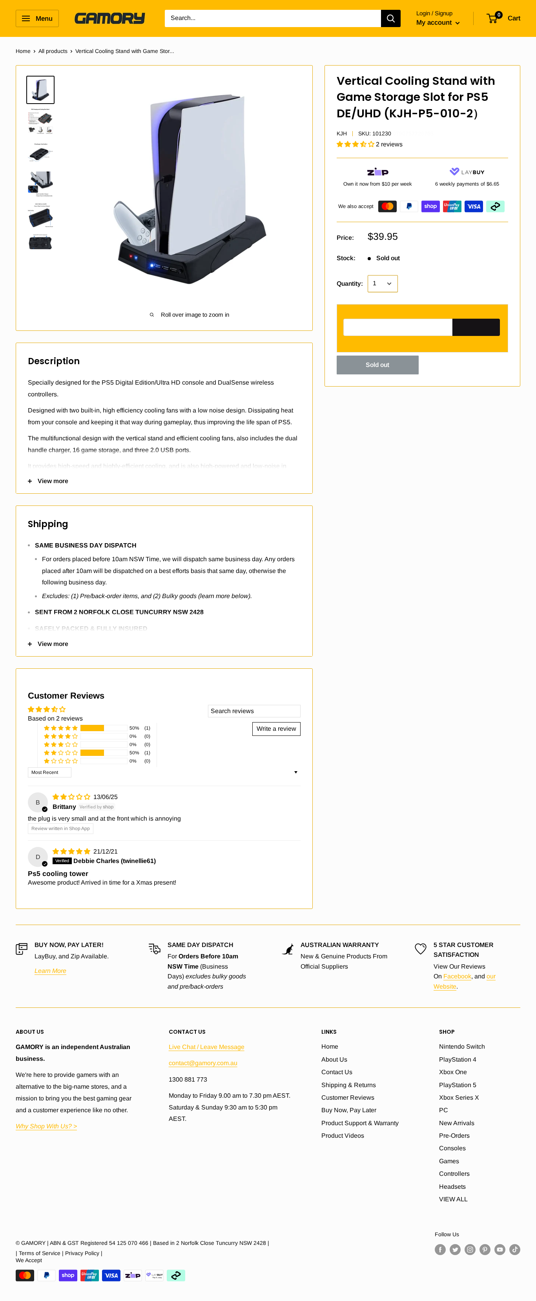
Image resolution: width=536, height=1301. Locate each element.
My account (435, 22)
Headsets (452, 1186)
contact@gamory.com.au (203, 1063)
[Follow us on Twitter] (455, 1249)
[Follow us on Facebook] (440, 1249)
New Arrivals (456, 1123)
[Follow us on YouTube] (499, 1249)
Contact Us (336, 1072)
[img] (72, 797)
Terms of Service (39, 1253)
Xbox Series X (459, 1097)
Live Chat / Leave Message (206, 1047)
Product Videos (342, 1135)
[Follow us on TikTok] (514, 1249)
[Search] (391, 18)
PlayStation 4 (457, 1059)
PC (443, 1110)
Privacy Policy (82, 1253)
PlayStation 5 (457, 1085)
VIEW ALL (453, 1199)
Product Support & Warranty (360, 1123)
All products (52, 51)
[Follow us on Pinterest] (484, 1249)
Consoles (452, 1148)
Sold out (377, 364)
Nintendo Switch (462, 1046)
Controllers (454, 1173)
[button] (356, 144)
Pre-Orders (454, 1135)
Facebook (457, 976)
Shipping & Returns (348, 1085)
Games (449, 1161)
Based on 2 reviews (55, 718)
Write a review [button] (276, 728)
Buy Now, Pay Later (348, 1110)
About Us (334, 1059)
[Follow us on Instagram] (470, 1249)
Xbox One (453, 1072)
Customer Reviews (347, 1097)
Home (23, 51)
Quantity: (350, 283)
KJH (342, 133)
